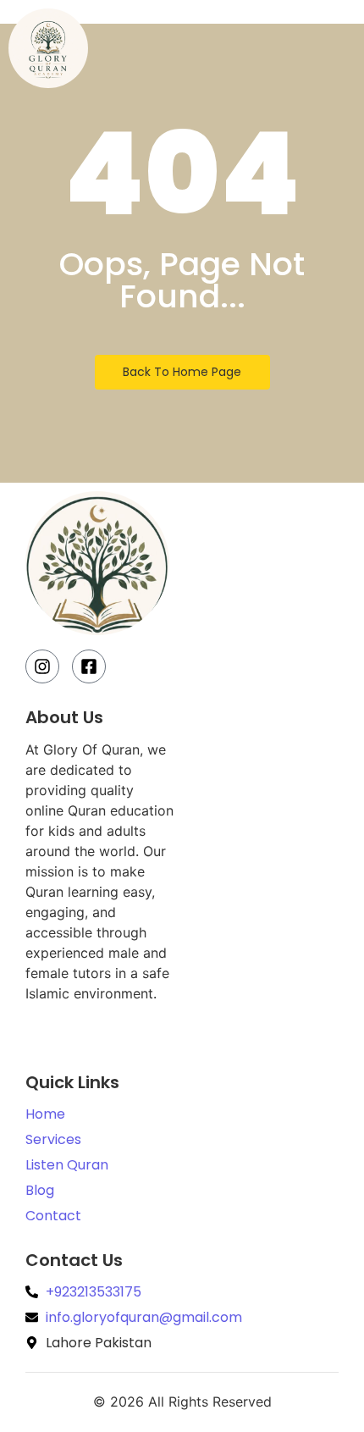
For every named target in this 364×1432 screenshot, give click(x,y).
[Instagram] (42, 666)
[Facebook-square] (89, 666)
